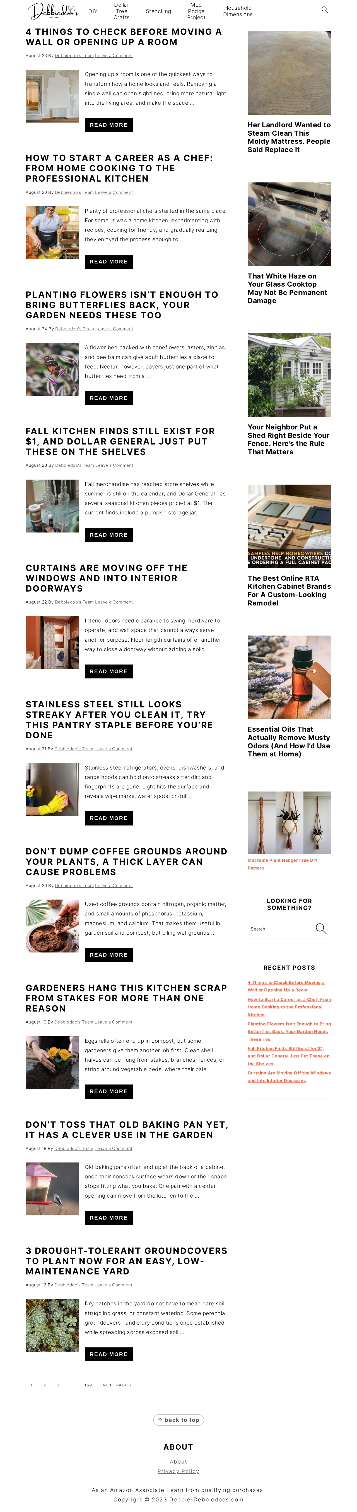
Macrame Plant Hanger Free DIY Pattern (283, 864)
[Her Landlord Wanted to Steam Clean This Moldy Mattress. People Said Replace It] (289, 73)
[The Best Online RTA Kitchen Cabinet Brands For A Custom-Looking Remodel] (289, 526)
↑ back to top (179, 1420)
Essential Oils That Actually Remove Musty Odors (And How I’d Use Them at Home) (289, 741)
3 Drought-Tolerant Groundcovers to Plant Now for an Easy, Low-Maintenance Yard (127, 1260)
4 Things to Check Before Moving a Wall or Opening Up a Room (124, 36)
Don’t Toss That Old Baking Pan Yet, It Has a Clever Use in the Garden (127, 1129)
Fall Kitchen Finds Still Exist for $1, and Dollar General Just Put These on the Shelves (120, 441)
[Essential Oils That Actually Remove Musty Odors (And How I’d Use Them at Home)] (289, 677)
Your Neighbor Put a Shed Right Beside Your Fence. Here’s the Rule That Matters (288, 439)
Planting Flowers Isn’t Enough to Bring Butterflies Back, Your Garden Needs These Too (122, 304)
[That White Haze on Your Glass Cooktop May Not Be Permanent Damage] (289, 224)
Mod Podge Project (196, 11)
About (178, 1462)
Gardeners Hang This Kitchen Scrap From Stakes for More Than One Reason (127, 998)
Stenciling (158, 11)
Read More (109, 125)
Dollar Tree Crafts (122, 11)
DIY (93, 11)
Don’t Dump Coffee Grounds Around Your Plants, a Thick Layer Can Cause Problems (127, 861)
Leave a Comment (114, 55)
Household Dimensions (238, 11)
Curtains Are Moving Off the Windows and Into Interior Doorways (107, 578)
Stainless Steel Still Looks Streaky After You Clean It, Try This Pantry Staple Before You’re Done (120, 719)
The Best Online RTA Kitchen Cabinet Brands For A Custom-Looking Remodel (289, 590)
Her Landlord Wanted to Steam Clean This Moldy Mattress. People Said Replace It (289, 137)
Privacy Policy (178, 1471)
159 (88, 1385)
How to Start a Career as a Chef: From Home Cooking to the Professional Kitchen (119, 168)
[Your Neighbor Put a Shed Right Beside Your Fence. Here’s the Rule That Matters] (289, 375)
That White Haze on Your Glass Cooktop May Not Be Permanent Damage (287, 288)
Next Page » (117, 1385)
